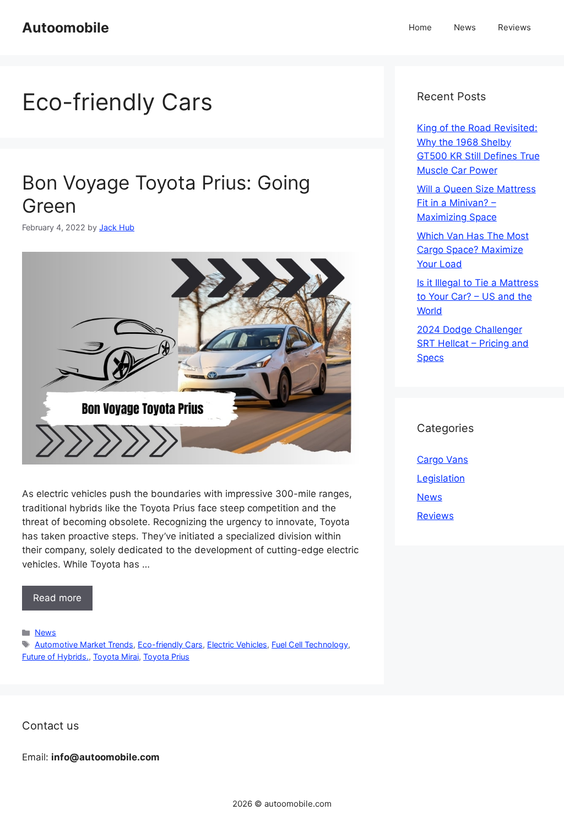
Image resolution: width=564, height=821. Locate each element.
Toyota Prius (166, 656)
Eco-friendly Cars (170, 644)
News (465, 27)
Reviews (514, 27)
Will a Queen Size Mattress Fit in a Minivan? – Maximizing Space (476, 203)
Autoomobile (65, 27)
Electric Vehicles (237, 644)
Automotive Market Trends (84, 644)
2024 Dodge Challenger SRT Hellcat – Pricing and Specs (473, 343)
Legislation (441, 478)
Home (420, 27)
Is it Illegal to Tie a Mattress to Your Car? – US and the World (478, 296)
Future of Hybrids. (55, 656)
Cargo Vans (442, 459)
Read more (57, 597)
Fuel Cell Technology (310, 644)
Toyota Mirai (116, 656)
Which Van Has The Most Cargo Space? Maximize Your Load (473, 249)
